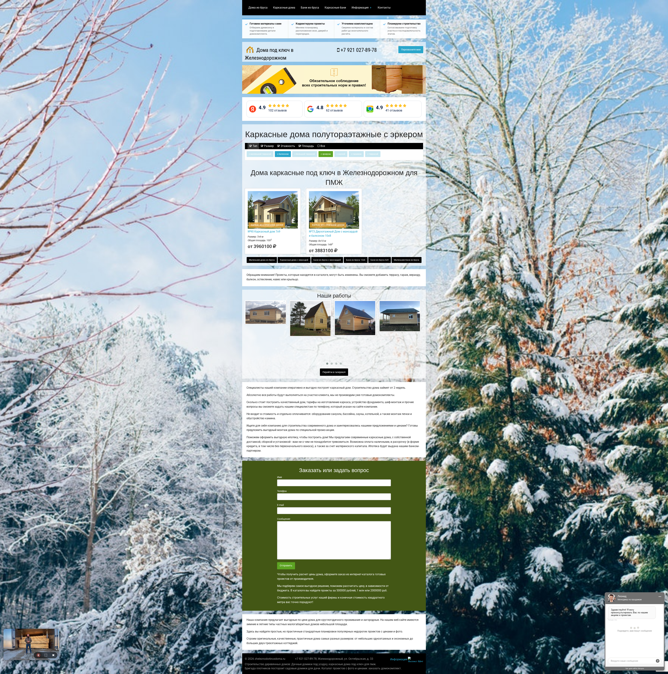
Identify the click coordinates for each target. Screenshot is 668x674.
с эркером (326, 154)
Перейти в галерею (334, 372)
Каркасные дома (284, 7)
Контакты (384, 7)
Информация (360, 7)
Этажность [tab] (287, 146)
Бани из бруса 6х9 (380, 260)
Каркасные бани (335, 7)
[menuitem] (258, 7)
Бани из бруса (310, 7)
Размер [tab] (268, 146)
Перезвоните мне (411, 49)
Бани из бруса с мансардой (327, 260)
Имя (279, 477)
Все (322, 146)
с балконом (283, 154)
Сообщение (283, 518)
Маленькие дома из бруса (262, 260)
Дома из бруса (258, 7)
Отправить (286, 565)
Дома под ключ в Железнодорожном (269, 54)
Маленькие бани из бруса (406, 260)
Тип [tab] (254, 146)
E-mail (280, 505)
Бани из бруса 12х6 (355, 260)
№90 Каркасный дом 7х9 (264, 231)
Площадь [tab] (307, 146)
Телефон (282, 491)
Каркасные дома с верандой (294, 260)
